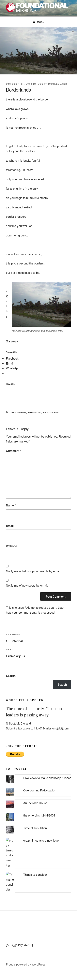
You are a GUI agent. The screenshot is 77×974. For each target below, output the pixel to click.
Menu (40, 22)
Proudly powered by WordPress (25, 964)
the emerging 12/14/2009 (39, 815)
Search (11, 675)
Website (11, 546)
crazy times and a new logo (41, 840)
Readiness (51, 412)
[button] (41, 304)
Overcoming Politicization (39, 790)
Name (11, 505)
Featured (18, 412)
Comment (13, 450)
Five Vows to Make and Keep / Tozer (47, 778)
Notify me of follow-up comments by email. (33, 571)
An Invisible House (35, 803)
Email (11, 525)
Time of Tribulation (35, 828)
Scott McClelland (52, 83)
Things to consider (35, 874)
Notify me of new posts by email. (27, 585)
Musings (34, 412)
